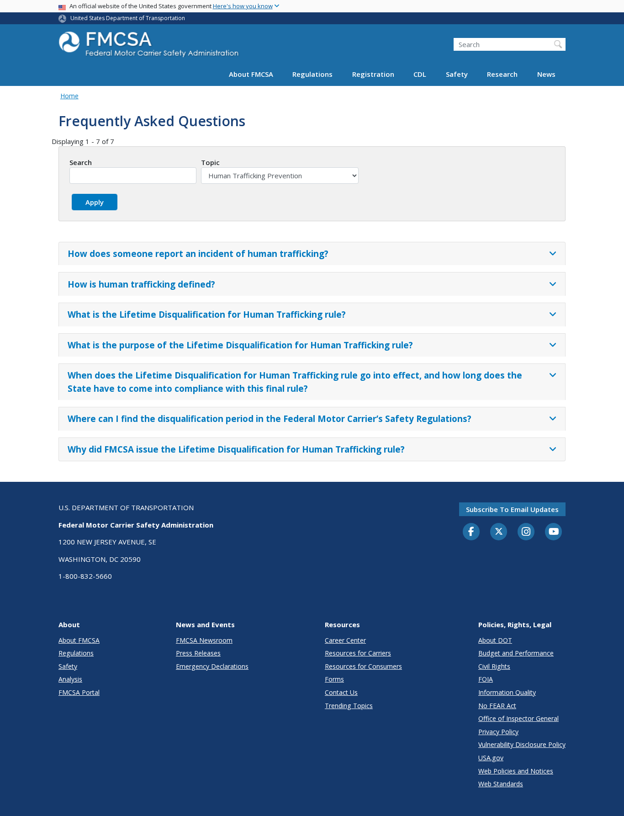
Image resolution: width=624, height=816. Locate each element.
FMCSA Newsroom (204, 640)
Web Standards (500, 783)
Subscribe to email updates (512, 509)
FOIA (485, 679)
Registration (373, 74)
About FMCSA (251, 74)
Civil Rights (494, 666)
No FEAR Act (497, 705)
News (546, 74)
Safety (457, 74)
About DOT (495, 640)
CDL (419, 74)
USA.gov (490, 757)
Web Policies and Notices (515, 771)
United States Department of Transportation (127, 18)
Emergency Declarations (212, 666)
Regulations (312, 74)
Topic (210, 162)
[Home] (149, 47)
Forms (334, 679)
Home (69, 95)
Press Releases (198, 653)
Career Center (345, 640)
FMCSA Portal (79, 692)
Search (80, 162)
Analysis (70, 679)
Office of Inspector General (518, 718)
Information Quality (507, 692)
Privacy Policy (498, 731)
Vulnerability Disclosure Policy (522, 744)
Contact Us (341, 692)
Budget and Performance (516, 653)
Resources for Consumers (363, 666)
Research (502, 74)
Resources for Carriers (358, 653)
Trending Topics (349, 705)
